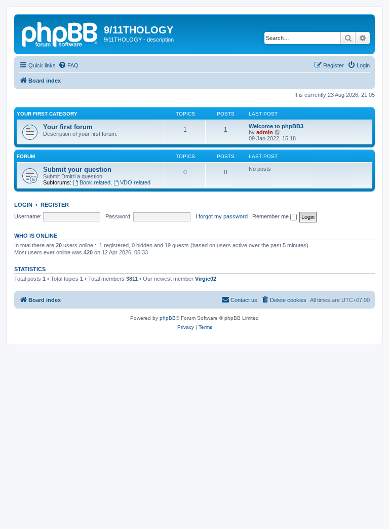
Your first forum (68, 127)
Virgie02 (205, 279)
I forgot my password (222, 216)
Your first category (47, 114)
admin (264, 132)
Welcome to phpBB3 (276, 126)
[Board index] (60, 33)
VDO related (135, 182)
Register (55, 205)
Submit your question (77, 169)
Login (23, 205)
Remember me (271, 216)
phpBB (168, 318)
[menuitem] (68, 65)
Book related (95, 182)
